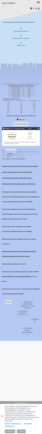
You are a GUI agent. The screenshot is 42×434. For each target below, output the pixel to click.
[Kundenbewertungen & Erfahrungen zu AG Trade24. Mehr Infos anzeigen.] (21, 145)
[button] (36, 8)
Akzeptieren (10, 431)
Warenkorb (21, 45)
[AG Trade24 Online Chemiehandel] (27, 334)
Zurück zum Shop (21, 124)
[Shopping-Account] (39, 8)
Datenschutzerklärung (13, 423)
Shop (8, 302)
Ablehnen (21, 431)
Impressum (28, 423)
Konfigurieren (10, 426)
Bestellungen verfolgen (21, 38)
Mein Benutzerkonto (21, 31)
